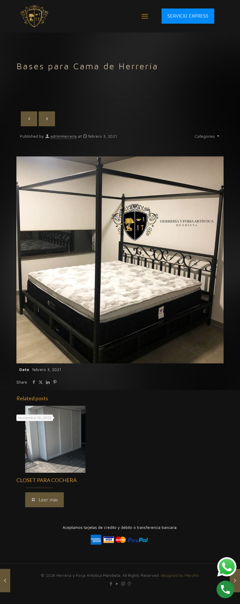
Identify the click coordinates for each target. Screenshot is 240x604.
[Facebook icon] (111, 583)
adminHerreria (63, 136)
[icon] (129, 583)
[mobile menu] (145, 16)
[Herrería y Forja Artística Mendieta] (34, 16)
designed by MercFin (180, 575)
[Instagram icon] (123, 583)
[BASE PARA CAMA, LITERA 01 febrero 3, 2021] (235, 580)
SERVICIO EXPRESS (187, 15)
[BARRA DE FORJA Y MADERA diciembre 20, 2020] (5, 580)
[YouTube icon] (117, 583)
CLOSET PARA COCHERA (46, 480)
